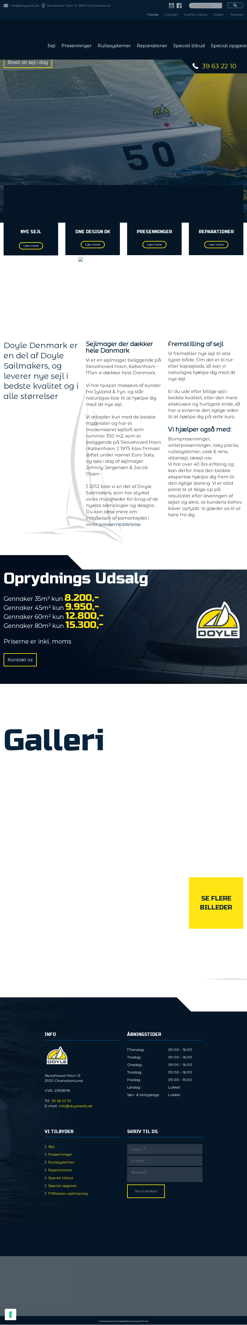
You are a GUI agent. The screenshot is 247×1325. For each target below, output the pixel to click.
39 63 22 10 (219, 66)
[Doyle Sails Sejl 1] (93, 791)
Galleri (218, 15)
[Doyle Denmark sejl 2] (216, 791)
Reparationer (152, 45)
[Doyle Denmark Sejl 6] (154, 914)
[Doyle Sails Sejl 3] (154, 853)
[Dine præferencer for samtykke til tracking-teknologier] (10, 1314)
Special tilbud (189, 45)
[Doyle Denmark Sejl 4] (154, 791)
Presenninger (76, 45)
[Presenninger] (154, 204)
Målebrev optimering (68, 1193)
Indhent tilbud (195, 15)
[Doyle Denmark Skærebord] (93, 914)
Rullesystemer (114, 45)
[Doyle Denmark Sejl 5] (216, 853)
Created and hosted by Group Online (123, 1321)
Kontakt (237, 15)
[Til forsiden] (21, 39)
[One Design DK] (92, 204)
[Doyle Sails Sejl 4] (93, 853)
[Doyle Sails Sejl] (31, 914)
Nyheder (171, 15)
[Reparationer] (216, 204)
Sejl (51, 45)
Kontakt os (20, 659)
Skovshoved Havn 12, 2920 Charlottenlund (79, 6)
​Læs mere (216, 244)
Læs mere (31, 246)
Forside (153, 15)
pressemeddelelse (120, 524)
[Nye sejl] (31, 204)
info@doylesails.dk (25, 6)
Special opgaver (62, 1185)
